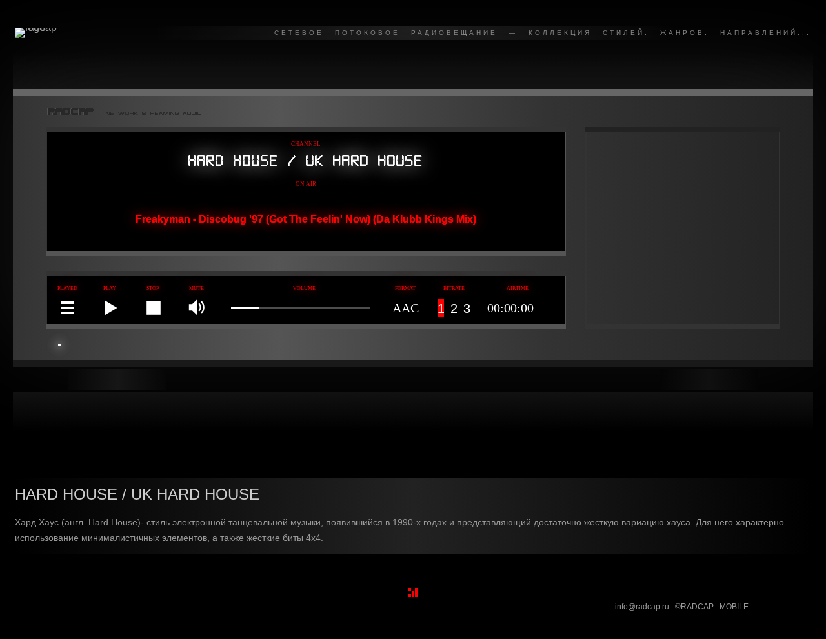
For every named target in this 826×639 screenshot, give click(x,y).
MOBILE (734, 606)
